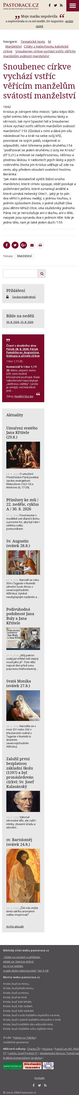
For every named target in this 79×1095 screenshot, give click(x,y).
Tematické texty (32, 41)
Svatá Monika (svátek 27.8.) (18, 683)
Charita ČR (33, 1049)
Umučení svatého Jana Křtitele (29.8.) (21, 432)
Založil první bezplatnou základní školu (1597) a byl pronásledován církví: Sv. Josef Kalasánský (20, 772)
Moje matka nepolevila (39, 16)
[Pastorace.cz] (21, 6)
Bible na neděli (20, 315)
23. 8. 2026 (26, 322)
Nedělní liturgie (23, 396)
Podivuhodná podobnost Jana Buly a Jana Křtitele (20, 616)
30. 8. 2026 (12, 322)
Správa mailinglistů (24, 297)
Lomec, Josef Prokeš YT (22, 1053)
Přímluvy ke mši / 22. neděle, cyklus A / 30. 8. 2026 (22, 504)
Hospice (47, 1049)
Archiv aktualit (15, 926)
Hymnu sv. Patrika (24, 1037)
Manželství (13, 46)
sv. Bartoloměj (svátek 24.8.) (19, 842)
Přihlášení (15, 290)
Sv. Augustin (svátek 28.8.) (18, 543)
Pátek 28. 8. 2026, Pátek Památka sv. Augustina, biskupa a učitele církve (23, 352)
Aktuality (14, 414)
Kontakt (39, 1078)
